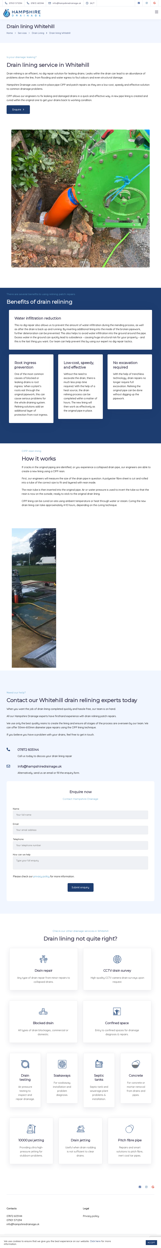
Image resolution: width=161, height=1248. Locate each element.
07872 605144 (14, 1216)
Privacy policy (91, 1216)
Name (16, 808)
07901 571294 (14, 1220)
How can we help (22, 854)
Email (16, 824)
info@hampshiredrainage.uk (23, 1224)
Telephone (18, 839)
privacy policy (41, 876)
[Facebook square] (139, 3)
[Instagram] (146, 3)
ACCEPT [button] (151, 1242)
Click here (95, 1241)
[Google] (154, 3)
